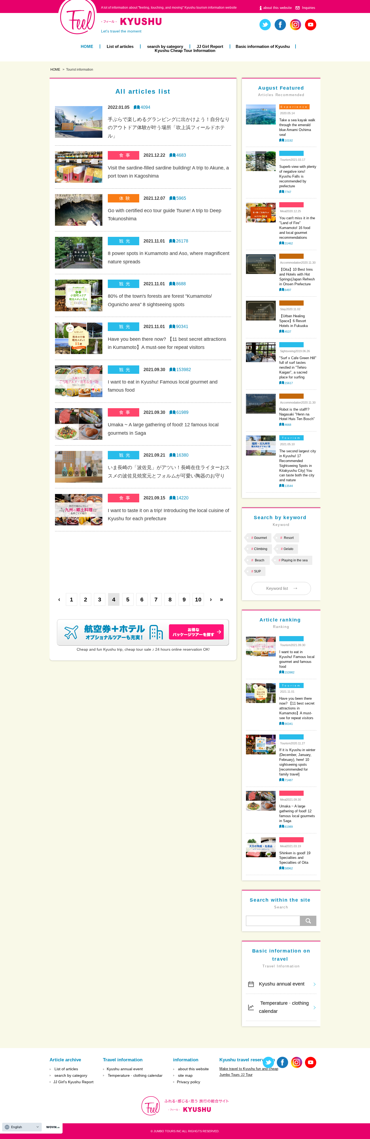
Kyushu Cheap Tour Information (185, 50)
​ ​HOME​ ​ (87, 46)
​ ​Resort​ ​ (288, 538)
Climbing (260, 549)
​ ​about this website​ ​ (277, 8)
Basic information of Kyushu (263, 46)
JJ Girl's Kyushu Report (73, 1082)
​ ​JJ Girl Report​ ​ (210, 46)
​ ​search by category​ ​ (165, 46)
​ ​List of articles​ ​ (120, 46)
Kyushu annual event (281, 984)
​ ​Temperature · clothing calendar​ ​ (284, 1007)
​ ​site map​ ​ (185, 1075)
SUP (257, 571)
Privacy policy (188, 1082)
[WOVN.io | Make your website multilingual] (51, 1127)
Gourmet (260, 538)
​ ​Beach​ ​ (259, 560)
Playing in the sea (294, 560)
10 (198, 599)
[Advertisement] (143, 558)
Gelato (288, 549)
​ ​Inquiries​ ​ (308, 8)
